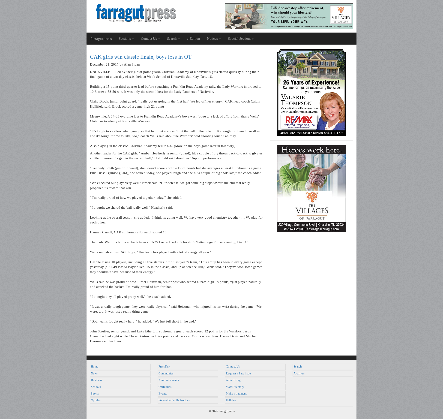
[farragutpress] (154, 13)
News (94, 373)
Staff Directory (235, 387)
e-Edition (193, 38)
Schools (96, 387)
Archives (299, 373)
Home (94, 366)
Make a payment (236, 393)
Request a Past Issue (238, 373)
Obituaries (165, 387)
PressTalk (164, 366)
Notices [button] (213, 38)
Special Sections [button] (239, 38)
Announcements (169, 380)
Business (96, 380)
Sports (95, 393)
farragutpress (101, 38)
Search (297, 366)
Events (163, 393)
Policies (231, 400)
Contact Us (233, 366)
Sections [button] (125, 38)
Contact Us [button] (149, 38)
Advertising (233, 380)
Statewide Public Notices (174, 400)
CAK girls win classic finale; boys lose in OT (141, 57)
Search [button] (172, 38)
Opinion (96, 400)
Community (166, 373)
